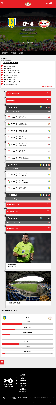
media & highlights (47, 86)
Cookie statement (41, 402)
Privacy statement (34, 402)
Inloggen (53, 2)
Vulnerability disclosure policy (25, 402)
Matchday (5, 53)
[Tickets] (50, 2)
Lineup (21, 53)
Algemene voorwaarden (8, 402)
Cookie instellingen (48, 402)
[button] (2, 362)
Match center (27, 42)
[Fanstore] (47, 2)
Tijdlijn (13, 53)
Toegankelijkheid (16, 402)
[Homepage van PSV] (28, 4)
